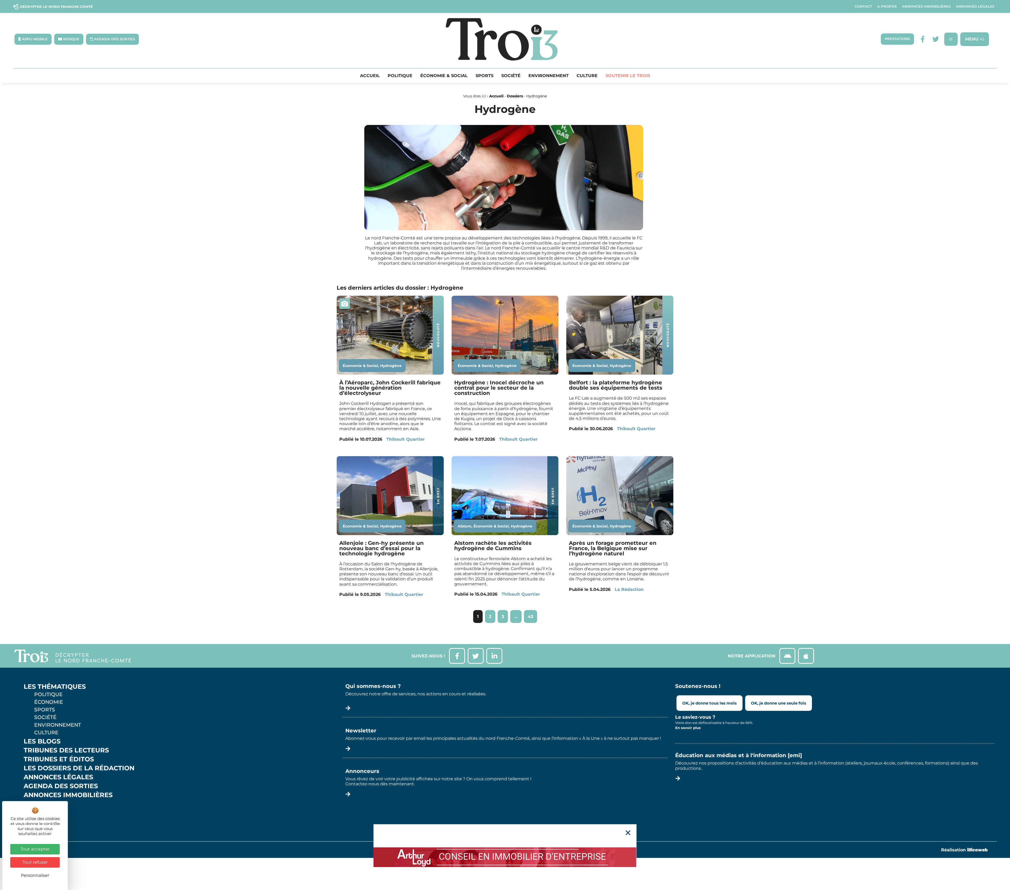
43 (532, 614)
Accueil (370, 76)
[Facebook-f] (922, 39)
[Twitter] (935, 39)
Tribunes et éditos (59, 759)
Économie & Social (444, 76)
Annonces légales (975, 6)
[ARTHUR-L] (505, 857)
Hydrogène (391, 365)
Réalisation (964, 849)
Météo (35, 813)
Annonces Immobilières (926, 6)
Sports (484, 76)
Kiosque (39, 804)
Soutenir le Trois (627, 76)
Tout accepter (35, 849)
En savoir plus (688, 728)
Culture (587, 76)
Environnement (548, 76)
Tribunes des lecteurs (66, 750)
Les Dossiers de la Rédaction (79, 768)
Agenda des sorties (61, 786)
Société (511, 76)
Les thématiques (55, 686)
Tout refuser (35, 862)
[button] (628, 832)
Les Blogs (42, 741)
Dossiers (515, 96)
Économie (48, 702)
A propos (887, 6)
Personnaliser (35, 875)
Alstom (464, 526)
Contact (863, 6)
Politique (400, 76)
